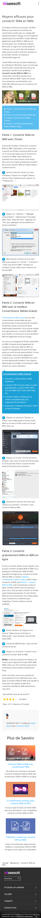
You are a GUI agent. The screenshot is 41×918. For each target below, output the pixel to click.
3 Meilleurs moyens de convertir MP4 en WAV (20, 838)
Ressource (14, 863)
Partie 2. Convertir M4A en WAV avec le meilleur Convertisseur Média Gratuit (20, 118)
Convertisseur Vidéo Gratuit (13, 317)
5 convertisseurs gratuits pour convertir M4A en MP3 (21, 802)
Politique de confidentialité (25, 916)
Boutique (8, 878)
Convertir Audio (22, 726)
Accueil (5, 863)
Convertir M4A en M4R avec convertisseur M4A (20, 765)
